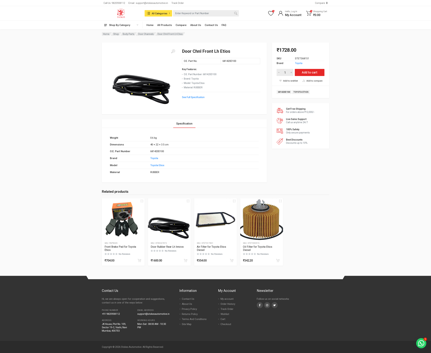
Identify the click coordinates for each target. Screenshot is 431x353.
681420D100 (284, 92)
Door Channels (146, 34)
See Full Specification (193, 97)
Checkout (226, 324)
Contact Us (211, 25)
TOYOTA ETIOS (300, 92)
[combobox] (206, 13)
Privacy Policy (189, 309)
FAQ (224, 25)
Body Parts (128, 34)
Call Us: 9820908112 (114, 3)
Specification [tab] (184, 123)
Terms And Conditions (194, 319)
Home (150, 25)
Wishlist (225, 314)
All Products (164, 25)
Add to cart (309, 72)
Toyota (298, 63)
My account (227, 298)
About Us (195, 25)
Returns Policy (190, 314)
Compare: (321, 3)
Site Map (186, 324)
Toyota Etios (157, 165)
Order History (228, 303)
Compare (181, 25)
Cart (223, 319)
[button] (139, 260)
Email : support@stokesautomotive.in (148, 3)
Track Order (177, 3)
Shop (116, 34)
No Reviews (124, 254)
